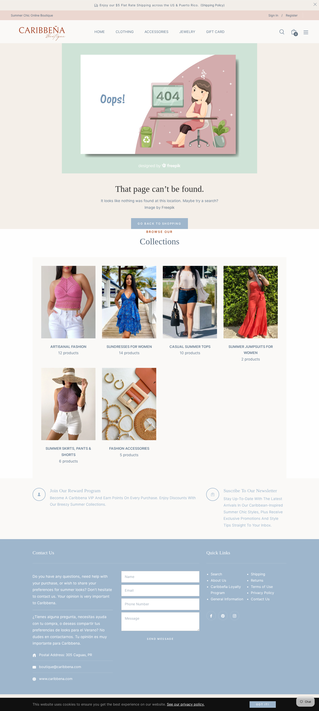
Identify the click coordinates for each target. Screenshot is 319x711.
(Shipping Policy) (213, 5)
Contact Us (260, 599)
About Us (218, 580)
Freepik (168, 207)
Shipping (258, 574)
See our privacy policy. (185, 704)
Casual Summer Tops (189, 346)
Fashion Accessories (129, 448)
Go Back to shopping (159, 223)
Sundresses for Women (129, 346)
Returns (257, 580)
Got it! (262, 704)
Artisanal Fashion (68, 346)
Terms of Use (262, 586)
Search (216, 574)
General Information (227, 599)
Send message (160, 638)
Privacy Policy (262, 593)
